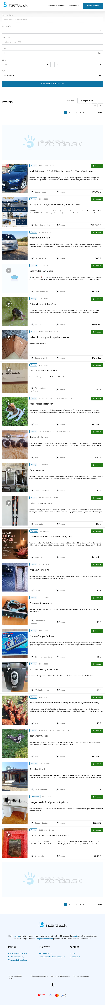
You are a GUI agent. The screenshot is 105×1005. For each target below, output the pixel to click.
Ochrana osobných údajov (60, 976)
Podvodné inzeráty (16, 957)
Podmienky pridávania (81, 976)
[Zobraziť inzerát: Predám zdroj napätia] (15, 610)
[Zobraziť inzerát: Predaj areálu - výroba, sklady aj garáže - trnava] (15, 212)
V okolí (5, 49)
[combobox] (52, 42)
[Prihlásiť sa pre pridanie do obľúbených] (9, 171)
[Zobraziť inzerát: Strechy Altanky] (15, 776)
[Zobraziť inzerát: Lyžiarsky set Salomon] (15, 511)
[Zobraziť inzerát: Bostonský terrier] (15, 444)
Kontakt (73, 953)
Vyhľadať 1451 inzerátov (52, 83)
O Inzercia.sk (75, 957)
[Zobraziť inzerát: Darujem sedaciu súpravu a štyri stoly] (15, 809)
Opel (52, 232)
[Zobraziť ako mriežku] (95, 105)
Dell (51, 830)
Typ (3, 71)
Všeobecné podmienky (39, 976)
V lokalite (6, 38)
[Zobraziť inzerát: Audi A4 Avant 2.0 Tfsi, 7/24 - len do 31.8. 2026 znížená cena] (15, 178)
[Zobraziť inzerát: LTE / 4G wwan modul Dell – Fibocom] (15, 843)
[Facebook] (52, 985)
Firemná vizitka (45, 953)
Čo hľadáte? (7, 15)
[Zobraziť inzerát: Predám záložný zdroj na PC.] (15, 677)
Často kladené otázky (17, 953)
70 (93, 112)
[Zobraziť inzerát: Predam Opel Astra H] (15, 245)
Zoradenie (71, 100)
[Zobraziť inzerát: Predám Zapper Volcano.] (15, 643)
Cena (4, 60)
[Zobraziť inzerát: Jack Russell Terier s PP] (15, 411)
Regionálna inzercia (45, 938)
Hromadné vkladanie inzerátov (52, 957)
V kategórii (7, 26)
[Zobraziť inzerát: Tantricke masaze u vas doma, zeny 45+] (15, 544)
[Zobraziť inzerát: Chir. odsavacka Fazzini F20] (15, 378)
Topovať (98, 166)
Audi (52, 166)
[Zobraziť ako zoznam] (100, 105)
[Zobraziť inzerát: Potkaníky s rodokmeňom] (15, 311)
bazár (75, 936)
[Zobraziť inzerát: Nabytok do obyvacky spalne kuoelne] (15, 344)
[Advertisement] (52, 142)
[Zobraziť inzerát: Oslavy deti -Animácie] (15, 278)
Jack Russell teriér (61, 398)
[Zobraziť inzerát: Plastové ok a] (15, 477)
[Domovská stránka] (15, 5)
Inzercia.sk (15, 936)
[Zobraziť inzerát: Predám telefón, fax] (15, 577)
